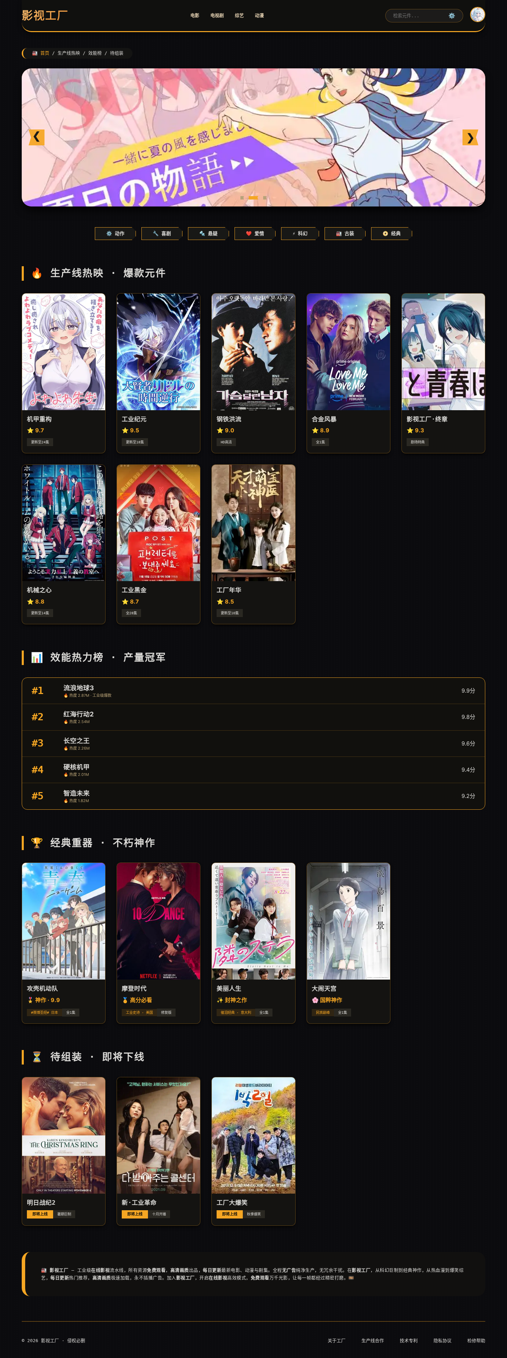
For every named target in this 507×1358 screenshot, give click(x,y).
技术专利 (409, 1340)
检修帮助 (476, 1340)
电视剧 (217, 15)
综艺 (239, 15)
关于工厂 (337, 1340)
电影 (194, 15)
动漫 (259, 15)
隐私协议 (442, 1340)
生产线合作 (372, 1340)
